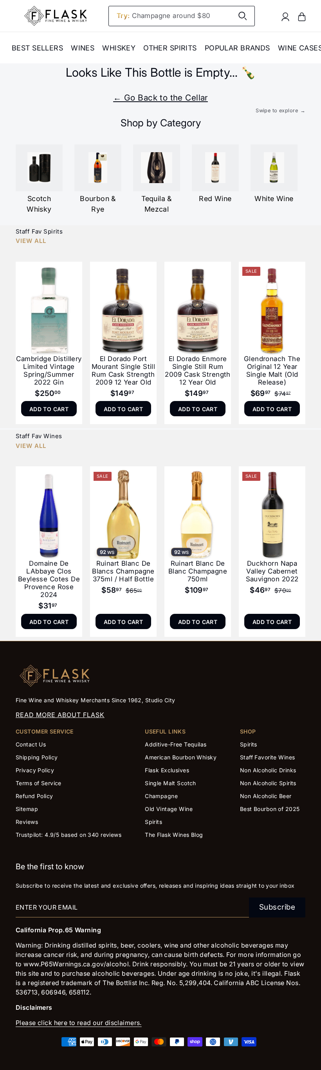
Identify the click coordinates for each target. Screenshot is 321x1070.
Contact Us (31, 744)
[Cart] (302, 16)
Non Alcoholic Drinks (268, 770)
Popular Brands (237, 48)
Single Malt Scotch (171, 783)
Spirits (153, 821)
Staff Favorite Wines (267, 757)
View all (31, 241)
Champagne (161, 796)
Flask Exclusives (167, 770)
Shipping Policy (37, 757)
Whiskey (118, 48)
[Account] (285, 16)
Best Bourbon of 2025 (270, 809)
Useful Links (165, 731)
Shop (248, 731)
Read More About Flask (60, 715)
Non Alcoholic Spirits (268, 783)
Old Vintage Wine (169, 809)
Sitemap (27, 809)
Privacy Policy (35, 770)
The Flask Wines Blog (174, 834)
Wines (82, 48)
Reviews (27, 821)
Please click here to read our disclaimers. (79, 1023)
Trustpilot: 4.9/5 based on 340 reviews (68, 834)
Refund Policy (34, 796)
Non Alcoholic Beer (266, 796)
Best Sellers (37, 48)
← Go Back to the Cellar (160, 98)
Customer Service (45, 731)
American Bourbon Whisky (180, 757)
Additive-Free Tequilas (175, 744)
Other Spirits (170, 48)
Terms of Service (38, 783)
